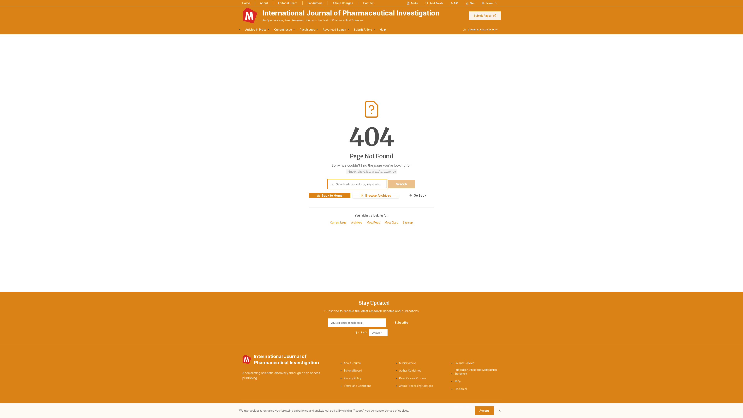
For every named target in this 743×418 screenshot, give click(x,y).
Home (246, 3)
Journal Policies (464, 363)
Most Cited (391, 222)
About (264, 3)
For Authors (315, 3)
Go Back (420, 195)
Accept (484, 410)
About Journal (352, 363)
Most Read (373, 222)
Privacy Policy (352, 378)
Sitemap (408, 222)
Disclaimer (461, 389)
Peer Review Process (412, 378)
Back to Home (332, 195)
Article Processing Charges (416, 385)
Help (383, 29)
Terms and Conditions (357, 385)
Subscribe (401, 322)
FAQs (458, 381)
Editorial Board (287, 3)
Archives (356, 222)
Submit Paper (482, 15)
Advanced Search (334, 29)
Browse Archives (378, 195)
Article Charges (343, 3)
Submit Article (363, 29)
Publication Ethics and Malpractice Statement (476, 371)
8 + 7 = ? (361, 332)
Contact (368, 3)
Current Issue (283, 29)
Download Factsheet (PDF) (483, 29)
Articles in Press (255, 29)
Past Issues (307, 29)
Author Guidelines (410, 370)
